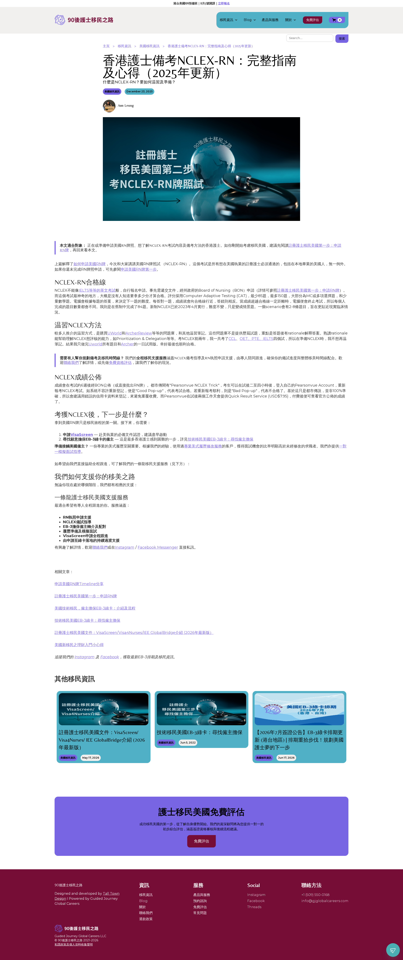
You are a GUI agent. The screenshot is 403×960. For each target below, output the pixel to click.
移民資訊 (124, 46)
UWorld (114, 333)
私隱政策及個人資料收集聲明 (74, 944)
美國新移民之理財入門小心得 (79, 645)
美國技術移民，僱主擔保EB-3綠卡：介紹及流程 (95, 608)
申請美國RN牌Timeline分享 (79, 584)
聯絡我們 (71, 362)
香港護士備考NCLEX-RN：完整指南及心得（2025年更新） (211, 46)
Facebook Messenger (158, 547)
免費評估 (312, 20)
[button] (231, 20)
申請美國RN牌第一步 (139, 269)
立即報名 (224, 3)
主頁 (106, 46)
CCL (232, 338)
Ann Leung (126, 105)
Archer (127, 344)
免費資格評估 (120, 362)
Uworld (95, 344)
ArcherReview (139, 333)
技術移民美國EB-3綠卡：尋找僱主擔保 (220, 439)
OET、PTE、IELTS (256, 338)
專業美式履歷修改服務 (203, 446)
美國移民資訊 (149, 46)
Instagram (124, 547)
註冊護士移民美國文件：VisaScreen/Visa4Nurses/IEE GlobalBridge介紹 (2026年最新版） (134, 632)
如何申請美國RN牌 (89, 264)
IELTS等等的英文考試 (97, 290)
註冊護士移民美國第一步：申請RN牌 (308, 290)
